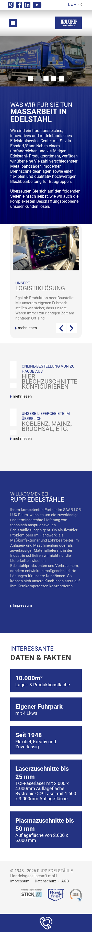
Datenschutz (45, 881)
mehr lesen (27, 328)
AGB (65, 881)
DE (70, 4)
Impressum (22, 605)
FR (79, 4)
